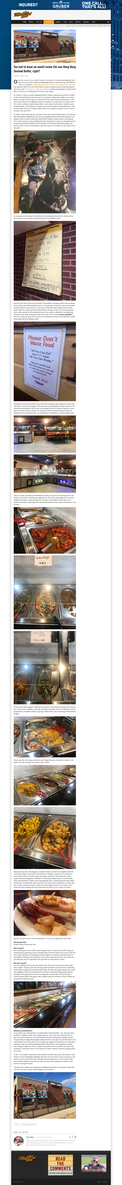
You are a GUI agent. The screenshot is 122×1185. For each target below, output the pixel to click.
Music (31, 22)
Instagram (80, 25)
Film (65, 22)
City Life (39, 22)
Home (24, 22)
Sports (78, 22)
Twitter (75, 25)
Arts (71, 22)
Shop (93, 22)
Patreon (100, 25)
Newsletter (106, 25)
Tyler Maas (16, 76)
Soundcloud (93, 25)
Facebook (69, 25)
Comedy (58, 22)
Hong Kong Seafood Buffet (28, 1124)
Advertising (105, 1181)
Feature (17, 1124)
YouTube (87, 25)
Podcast (86, 22)
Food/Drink (49, 22)
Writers (99, 1181)
